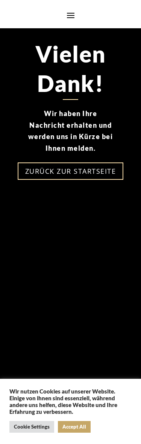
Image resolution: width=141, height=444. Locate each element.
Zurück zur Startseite (70, 171)
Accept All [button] (74, 427)
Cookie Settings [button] (32, 427)
